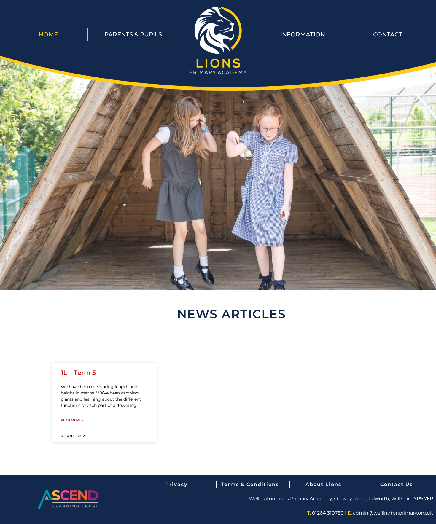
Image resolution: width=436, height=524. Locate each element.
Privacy (176, 484)
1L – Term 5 (78, 372)
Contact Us (396, 484)
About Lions (323, 484)
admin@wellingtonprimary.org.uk (393, 513)
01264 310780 (328, 513)
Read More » (72, 420)
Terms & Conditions (250, 484)
